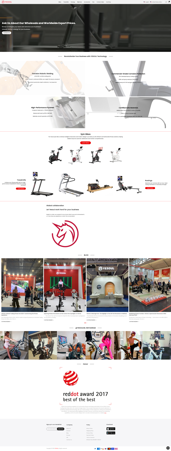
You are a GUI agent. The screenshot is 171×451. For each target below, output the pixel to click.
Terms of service (90, 437)
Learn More (85, 143)
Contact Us (6, 33)
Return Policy (90, 428)
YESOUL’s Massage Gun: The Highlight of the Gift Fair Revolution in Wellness (107, 313)
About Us (68, 428)
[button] (153, 2)
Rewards (68, 430)
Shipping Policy (90, 430)
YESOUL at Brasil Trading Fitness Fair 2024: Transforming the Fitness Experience (19, 314)
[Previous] (1, 345)
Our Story (108, 2)
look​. (105, 413)
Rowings (73, 2)
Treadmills (66, 2)
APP (67, 437)
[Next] (169, 345)
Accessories (87, 2)
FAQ (93, 2)
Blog (67, 433)
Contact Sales (100, 2)
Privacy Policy (90, 433)
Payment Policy (90, 435)
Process (68, 435)
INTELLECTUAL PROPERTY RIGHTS (94, 439)
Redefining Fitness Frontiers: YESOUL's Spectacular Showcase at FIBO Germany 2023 (147, 314)
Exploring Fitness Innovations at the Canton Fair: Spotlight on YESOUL (62, 313)
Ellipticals (79, 2)
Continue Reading (5, 321)
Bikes (60, 2)
